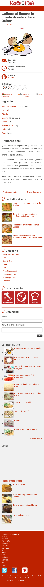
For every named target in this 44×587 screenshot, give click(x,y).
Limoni (5, 110)
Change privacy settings (31, 580)
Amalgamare (5, 556)
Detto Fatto (5, 545)
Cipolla (5, 114)
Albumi (5, 122)
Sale (4, 129)
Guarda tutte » (36, 439)
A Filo (3, 554)
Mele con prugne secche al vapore (25, 496)
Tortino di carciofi (21, 411)
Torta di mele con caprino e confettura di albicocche (25, 215)
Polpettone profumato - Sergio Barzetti (26, 226)
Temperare (5, 557)
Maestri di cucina (9, 274)
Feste (5, 258)
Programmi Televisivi (11, 254)
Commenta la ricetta (25, 95)
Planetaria (4, 552)
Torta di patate (19, 484)
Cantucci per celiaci (21, 515)
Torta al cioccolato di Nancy (25, 505)
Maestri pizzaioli (9, 277)
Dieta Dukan (10, 24)
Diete (5, 264)
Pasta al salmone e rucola (25, 429)
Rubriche (6, 281)
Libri (4, 268)
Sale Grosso (7, 125)
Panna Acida (5, 561)
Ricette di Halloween (7, 537)
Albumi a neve (6, 551)
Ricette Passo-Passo (12, 481)
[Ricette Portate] (35, 297)
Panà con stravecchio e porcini (27, 348)
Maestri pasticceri (10, 271)
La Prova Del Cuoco (7, 542)
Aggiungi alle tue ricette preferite (7, 95)
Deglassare (5, 559)
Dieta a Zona (5, 540)
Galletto (5, 118)
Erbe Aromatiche (9, 106)
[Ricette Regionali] (8, 297)
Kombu (4, 562)
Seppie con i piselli (22, 402)
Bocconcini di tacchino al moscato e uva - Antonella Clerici (27, 237)
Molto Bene (5, 543)
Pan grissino (19, 420)
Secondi (11, 77)
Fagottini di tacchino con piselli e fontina (27, 204)
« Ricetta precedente (9, 192)
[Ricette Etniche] (21, 297)
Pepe (4, 133)
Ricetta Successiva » (34, 192)
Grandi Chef (7, 261)
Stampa (40, 94)
